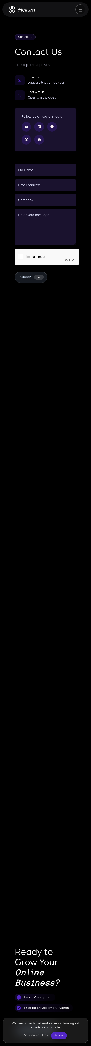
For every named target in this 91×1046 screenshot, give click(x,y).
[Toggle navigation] (80, 9)
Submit (25, 277)
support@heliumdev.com (47, 82)
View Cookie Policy (36, 1035)
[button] (45, 95)
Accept (59, 1035)
